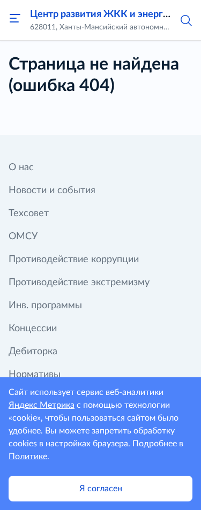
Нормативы (35, 374)
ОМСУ (23, 236)
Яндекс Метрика (42, 405)
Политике (28, 456)
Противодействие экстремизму (79, 282)
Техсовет (29, 213)
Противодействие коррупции (74, 259)
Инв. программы (45, 305)
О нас (21, 167)
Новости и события (52, 190)
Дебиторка (33, 351)
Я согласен (100, 488)
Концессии (33, 328)
